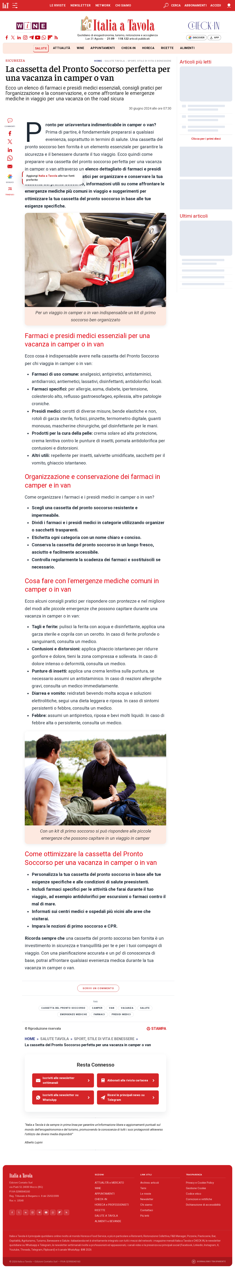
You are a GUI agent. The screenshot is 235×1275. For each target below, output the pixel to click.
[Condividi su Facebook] (10, 133)
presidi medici (121, 1014)
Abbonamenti (196, 5)
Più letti (144, 1215)
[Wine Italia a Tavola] (31, 25)
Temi (143, 1188)
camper (97, 1008)
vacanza (127, 1008)
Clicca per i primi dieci (206, 138)
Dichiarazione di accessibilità (203, 1204)
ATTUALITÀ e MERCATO (109, 1182)
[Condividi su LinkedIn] (10, 150)
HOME (98, 60)
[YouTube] (38, 37)
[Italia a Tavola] (117, 24)
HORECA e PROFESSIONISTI (112, 1204)
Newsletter (146, 1199)
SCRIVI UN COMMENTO (98, 988)
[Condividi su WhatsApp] (10, 158)
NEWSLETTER (80, 5)
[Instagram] (25, 37)
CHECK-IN (128, 48)
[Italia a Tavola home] (49, 1175)
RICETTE (167, 48)
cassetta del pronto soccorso (63, 1008)
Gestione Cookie (196, 1188)
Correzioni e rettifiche (199, 1199)
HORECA (148, 48)
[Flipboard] (50, 37)
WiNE (80, 48)
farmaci (99, 1014)
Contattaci (146, 1210)
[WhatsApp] (44, 37)
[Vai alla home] (9, 48)
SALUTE (41, 48)
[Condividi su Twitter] (10, 141)
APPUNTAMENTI (103, 48)
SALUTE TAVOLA (114, 60)
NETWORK (102, 5)
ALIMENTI (187, 48)
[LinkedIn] (19, 37)
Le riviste (145, 1193)
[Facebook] (7, 37)
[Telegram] (31, 37)
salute (145, 1008)
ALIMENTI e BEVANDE (108, 1221)
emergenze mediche (73, 1014)
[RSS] (56, 37)
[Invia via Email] (10, 166)
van (111, 1008)
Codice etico (193, 1193)
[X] (13, 37)
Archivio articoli (149, 1182)
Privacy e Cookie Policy (200, 1182)
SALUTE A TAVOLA (106, 1215)
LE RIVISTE (58, 5)
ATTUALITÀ (61, 48)
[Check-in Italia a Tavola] (203, 25)
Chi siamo (146, 1204)
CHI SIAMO (123, 5)
